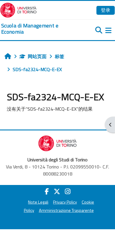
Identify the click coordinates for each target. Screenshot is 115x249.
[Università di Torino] (18, 9)
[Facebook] (46, 191)
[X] (57, 191)
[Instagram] (68, 191)
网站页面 (37, 56)
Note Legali (38, 202)
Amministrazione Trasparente (66, 210)
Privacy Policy (65, 202)
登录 (105, 10)
